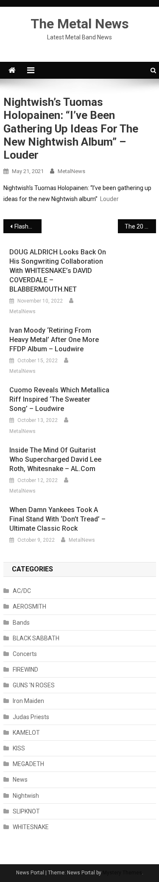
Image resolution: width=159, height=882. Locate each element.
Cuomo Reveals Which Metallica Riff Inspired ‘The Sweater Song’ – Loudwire (59, 399)
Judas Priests (31, 717)
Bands (21, 622)
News (20, 779)
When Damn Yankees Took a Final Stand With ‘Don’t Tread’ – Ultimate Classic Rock (57, 519)
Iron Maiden (28, 700)
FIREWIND (25, 669)
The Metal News (80, 24)
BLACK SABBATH (36, 638)
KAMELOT (26, 732)
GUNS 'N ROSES (34, 685)
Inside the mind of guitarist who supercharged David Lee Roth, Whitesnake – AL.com (55, 459)
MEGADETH (28, 764)
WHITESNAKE (31, 827)
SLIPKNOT (26, 811)
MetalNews (71, 171)
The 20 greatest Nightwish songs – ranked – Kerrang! (140, 226)
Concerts (25, 653)
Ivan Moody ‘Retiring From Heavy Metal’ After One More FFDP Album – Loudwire (54, 339)
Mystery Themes (122, 873)
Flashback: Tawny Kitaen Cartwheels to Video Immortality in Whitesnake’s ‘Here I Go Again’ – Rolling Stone (28, 226)
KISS (19, 748)
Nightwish (26, 795)
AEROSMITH (29, 606)
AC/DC (22, 590)
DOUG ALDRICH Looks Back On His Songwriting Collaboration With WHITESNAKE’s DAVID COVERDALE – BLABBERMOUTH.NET (57, 270)
